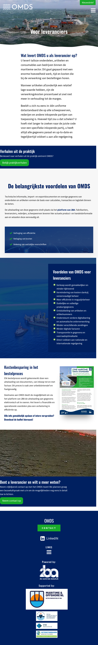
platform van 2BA (66, 209)
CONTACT (49, 527)
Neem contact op (11, 500)
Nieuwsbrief (88, 2)
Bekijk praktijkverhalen (14, 162)
